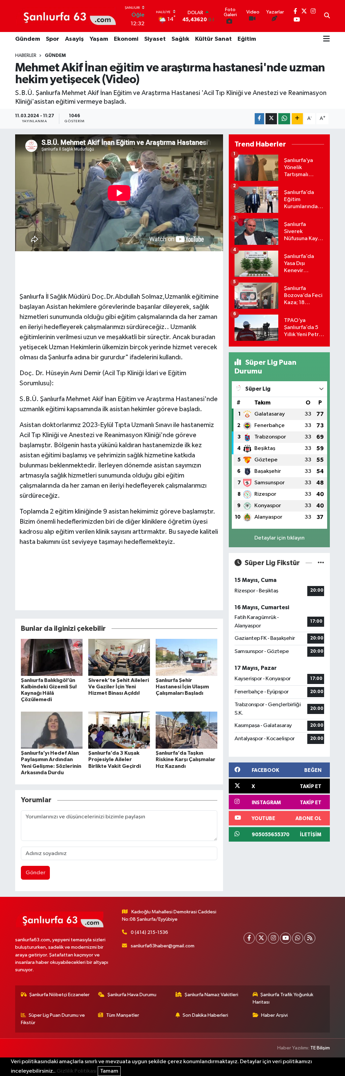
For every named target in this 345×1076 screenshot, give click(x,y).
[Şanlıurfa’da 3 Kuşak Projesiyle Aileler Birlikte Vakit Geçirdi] (119, 730)
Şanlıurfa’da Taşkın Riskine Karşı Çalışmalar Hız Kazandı (185, 759)
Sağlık (180, 39)
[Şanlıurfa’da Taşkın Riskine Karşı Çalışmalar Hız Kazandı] (186, 730)
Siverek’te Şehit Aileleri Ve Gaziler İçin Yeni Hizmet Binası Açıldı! (118, 687)
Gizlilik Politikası (77, 1071)
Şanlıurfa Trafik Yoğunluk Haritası (283, 998)
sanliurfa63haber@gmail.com (162, 945)
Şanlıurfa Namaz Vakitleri (211, 994)
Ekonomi (126, 39)
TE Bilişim (320, 1047)
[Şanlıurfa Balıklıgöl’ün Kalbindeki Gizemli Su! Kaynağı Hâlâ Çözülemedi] (52, 657)
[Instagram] (273, 938)
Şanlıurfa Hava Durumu (131, 994)
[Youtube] (285, 938)
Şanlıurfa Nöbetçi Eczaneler (59, 994)
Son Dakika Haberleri (205, 1015)
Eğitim (247, 39)
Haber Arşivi (274, 1015)
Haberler (25, 55)
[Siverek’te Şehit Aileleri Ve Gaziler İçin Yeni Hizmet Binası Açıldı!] (119, 657)
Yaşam (99, 39)
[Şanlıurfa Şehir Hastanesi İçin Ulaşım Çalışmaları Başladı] (186, 657)
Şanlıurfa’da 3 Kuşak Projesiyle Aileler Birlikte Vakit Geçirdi (114, 759)
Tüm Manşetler (122, 1015)
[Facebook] (249, 938)
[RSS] (309, 938)
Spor (52, 39)
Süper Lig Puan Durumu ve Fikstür (53, 1019)
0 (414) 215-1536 (149, 932)
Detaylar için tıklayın (279, 538)
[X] (261, 938)
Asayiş (74, 39)
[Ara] (327, 16)
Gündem (27, 39)
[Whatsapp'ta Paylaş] (284, 118)
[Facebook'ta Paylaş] (259, 118)
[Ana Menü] (326, 39)
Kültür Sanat (213, 39)
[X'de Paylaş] (271, 118)
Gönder (35, 873)
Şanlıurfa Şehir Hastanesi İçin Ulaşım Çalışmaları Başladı (182, 687)
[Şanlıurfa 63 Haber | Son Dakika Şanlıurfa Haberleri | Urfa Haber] (66, 15)
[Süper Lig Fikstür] (321, 563)
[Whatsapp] (297, 938)
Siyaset (155, 39)
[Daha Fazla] (297, 118)
